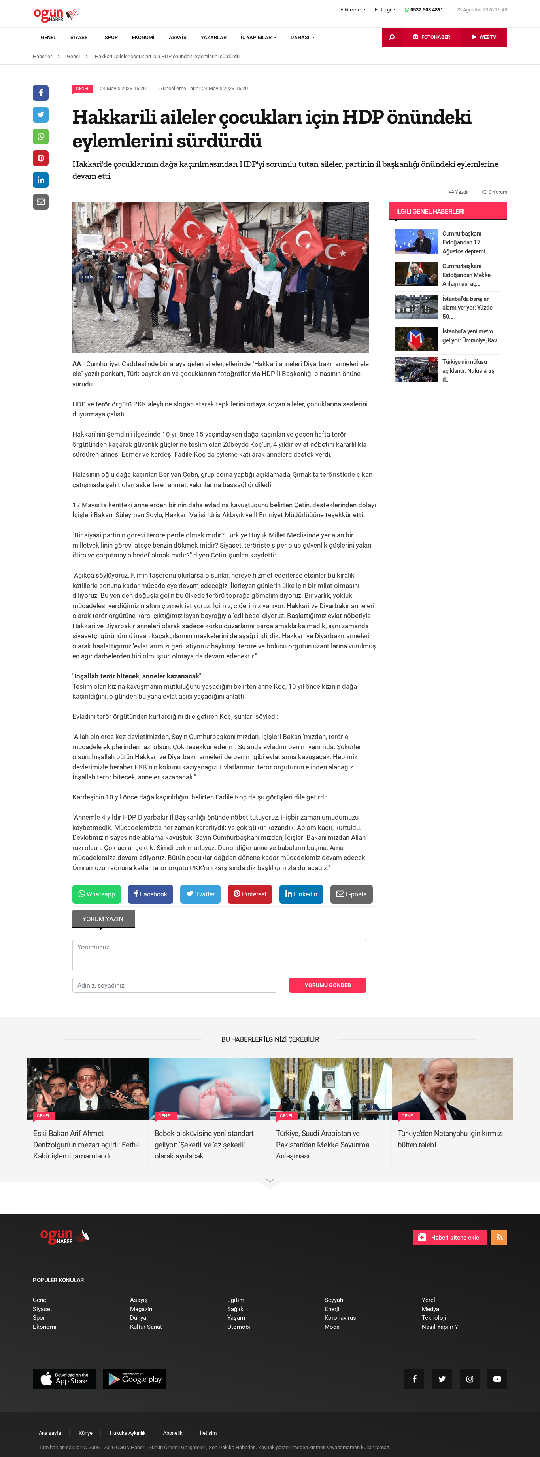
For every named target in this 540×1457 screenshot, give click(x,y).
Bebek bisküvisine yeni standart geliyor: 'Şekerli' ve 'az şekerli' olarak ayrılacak (204, 1144)
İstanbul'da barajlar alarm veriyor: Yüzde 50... (467, 307)
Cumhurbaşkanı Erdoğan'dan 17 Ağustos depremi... (465, 242)
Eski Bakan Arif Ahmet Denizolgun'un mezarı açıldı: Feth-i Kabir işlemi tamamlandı (86, 1144)
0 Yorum (497, 192)
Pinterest (253, 894)
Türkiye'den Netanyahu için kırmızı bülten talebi (450, 1139)
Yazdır (461, 192)
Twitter (204, 894)
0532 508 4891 (426, 10)
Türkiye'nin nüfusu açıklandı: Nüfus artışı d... (469, 370)
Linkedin (304, 894)
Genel (82, 88)
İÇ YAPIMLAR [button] (257, 37)
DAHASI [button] (301, 37)
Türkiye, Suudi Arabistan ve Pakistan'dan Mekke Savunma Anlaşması (322, 1144)
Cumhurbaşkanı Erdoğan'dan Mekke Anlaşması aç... (466, 275)
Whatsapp (100, 894)
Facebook (152, 894)
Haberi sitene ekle (454, 1237)
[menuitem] (55, 37)
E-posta (355, 894)
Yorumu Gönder (328, 985)
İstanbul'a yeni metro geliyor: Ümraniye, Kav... (471, 336)
